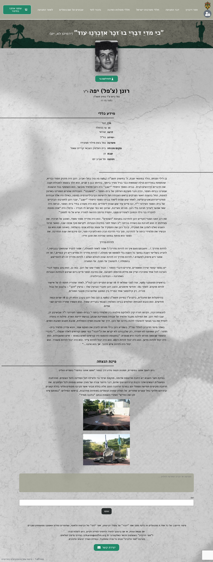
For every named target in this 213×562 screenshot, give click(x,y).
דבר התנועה (172, 10)
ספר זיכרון (192, 10)
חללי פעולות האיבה (118, 10)
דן (104, 153)
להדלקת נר (105, 78)
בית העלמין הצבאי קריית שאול (88, 148)
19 (105, 127)
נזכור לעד (95, 10)
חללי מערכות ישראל (147, 10)
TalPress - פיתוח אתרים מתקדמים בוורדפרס (23, 559)
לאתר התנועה (45, 10)
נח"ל (103, 137)
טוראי (102, 132)
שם (192, 497)
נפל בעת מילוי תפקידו (93, 143)
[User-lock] (207, 14)
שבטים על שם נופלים (71, 10)
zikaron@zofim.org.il (96, 535)
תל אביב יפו (99, 159)
